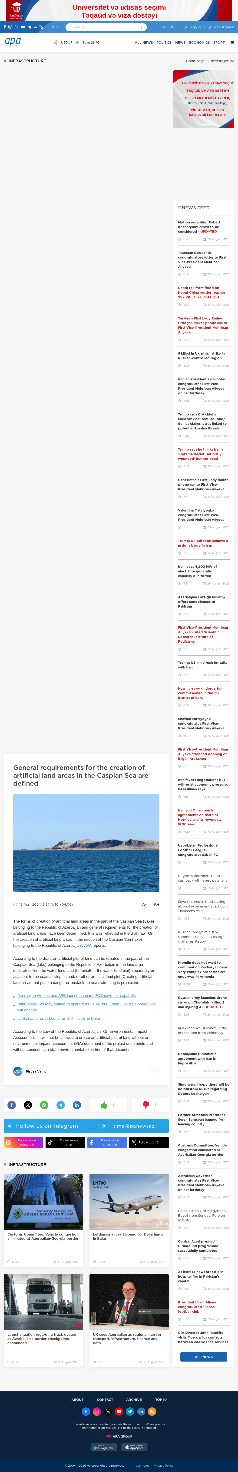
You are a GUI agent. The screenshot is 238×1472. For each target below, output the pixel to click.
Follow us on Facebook (110, 1142)
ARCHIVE (134, 1400)
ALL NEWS (144, 42)
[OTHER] (231, 42)
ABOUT (77, 1400)
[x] (108, 1412)
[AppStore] (134, 1447)
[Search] (140, 28)
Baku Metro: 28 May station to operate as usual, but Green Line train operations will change (86, 1007)
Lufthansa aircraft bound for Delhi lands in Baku (58, 1018)
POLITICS (164, 42)
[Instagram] (10, 27)
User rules (142, 1465)
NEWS (180, 42)
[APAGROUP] (119, 1436)
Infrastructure (222, 61)
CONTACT (105, 1400)
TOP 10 (161, 1400)
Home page (195, 61)
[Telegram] (29, 27)
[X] (17, 27)
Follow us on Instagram (27, 1142)
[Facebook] (5, 27)
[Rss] (41, 27)
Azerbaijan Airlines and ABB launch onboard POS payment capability (76, 996)
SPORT (219, 42)
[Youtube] (23, 27)
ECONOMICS (199, 42)
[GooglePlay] (104, 1447)
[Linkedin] (35, 27)
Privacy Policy (163, 1465)
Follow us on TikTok (69, 1142)
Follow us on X (149, 1142)
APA (87, 945)
